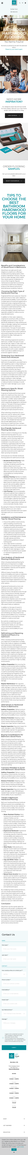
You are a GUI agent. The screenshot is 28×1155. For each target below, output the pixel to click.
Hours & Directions (14, 1069)
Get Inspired (7, 1125)
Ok (14, 1149)
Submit (14, 1047)
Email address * (6, 989)
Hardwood (19, 17)
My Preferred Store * (7, 1009)
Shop (5, 1119)
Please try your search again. (14, 49)
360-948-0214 (14, 12)
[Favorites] (22, 3)
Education (6, 1132)
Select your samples (12, 181)
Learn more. (20, 1147)
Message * (4, 1019)
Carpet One (4, 17)
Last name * (5, 955)
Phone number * (6, 979)
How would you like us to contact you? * (12, 970)
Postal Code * (5, 999)
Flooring (12, 17)
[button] (19, 3)
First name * (5, 945)
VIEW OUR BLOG (12, 115)
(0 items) (25, 2)
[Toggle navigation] (2, 3)
